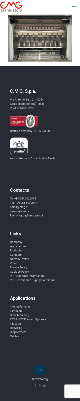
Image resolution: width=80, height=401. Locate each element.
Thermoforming (20, 306)
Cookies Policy (19, 271)
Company (16, 242)
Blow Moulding (19, 315)
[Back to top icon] (40, 370)
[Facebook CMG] (35, 385)
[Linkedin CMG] (44, 385)
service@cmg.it (20, 211)
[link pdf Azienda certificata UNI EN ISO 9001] (24, 127)
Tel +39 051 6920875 (23, 198)
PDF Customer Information (27, 276)
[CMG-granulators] (11, 6)
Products (16, 250)
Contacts (16, 254)
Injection (15, 323)
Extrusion (16, 311)
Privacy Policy (18, 267)
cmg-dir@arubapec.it (29, 215)
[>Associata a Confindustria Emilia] (19, 154)
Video (14, 263)
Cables (14, 336)
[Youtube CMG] (40, 385)
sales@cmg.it (19, 207)
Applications (18, 246)
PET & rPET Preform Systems (28, 319)
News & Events (19, 259)
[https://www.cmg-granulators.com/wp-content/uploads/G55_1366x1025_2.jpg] (40, 60)
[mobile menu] (74, 6)
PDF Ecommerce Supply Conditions (32, 280)
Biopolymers (18, 332)
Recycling (16, 327)
